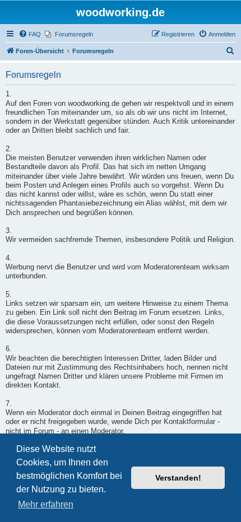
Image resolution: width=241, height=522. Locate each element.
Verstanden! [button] (178, 477)
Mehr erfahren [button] (45, 504)
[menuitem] (29, 34)
